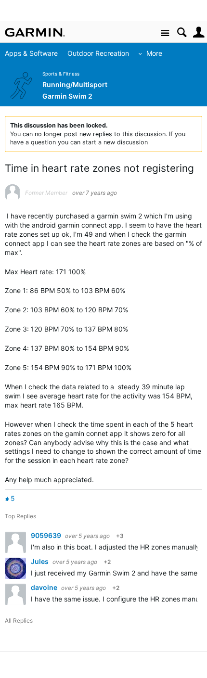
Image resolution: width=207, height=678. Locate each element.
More (154, 53)
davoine (45, 587)
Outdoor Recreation (98, 53)
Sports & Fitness (60, 74)
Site (164, 33)
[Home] (35, 32)
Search (181, 32)
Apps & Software (31, 53)
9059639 (47, 535)
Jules (40, 561)
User (198, 32)
